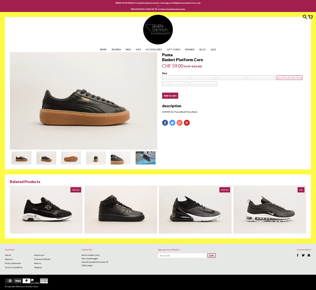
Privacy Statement (13, 263)
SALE (213, 49)
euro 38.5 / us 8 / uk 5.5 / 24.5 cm (261, 78)
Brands (190, 49)
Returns (37, 263)
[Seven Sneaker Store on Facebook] (297, 257)
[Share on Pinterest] (187, 123)
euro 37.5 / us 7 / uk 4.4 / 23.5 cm (232, 78)
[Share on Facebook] (165, 123)
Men (128, 49)
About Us (9, 259)
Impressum (39, 255)
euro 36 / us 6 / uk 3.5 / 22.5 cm (175, 78)
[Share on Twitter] (172, 123)
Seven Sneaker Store (29, 286)
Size (164, 73)
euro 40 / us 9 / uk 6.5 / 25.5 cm (175, 84)
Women (116, 49)
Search (8, 255)
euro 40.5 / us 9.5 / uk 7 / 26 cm (204, 84)
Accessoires (154, 49)
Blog (202, 49)
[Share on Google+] (180, 123)
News (103, 49)
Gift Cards (173, 49)
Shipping (37, 267)
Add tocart (170, 95)
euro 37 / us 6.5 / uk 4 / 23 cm (203, 78)
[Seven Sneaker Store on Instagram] (309, 257)
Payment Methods (42, 259)
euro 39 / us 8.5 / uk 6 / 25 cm (289, 78)
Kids (138, 49)
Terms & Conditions (14, 267)
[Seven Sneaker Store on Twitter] (303, 257)
